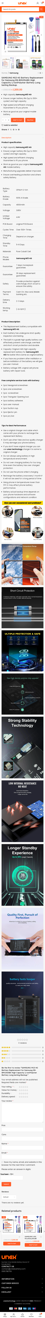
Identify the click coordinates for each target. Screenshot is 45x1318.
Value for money (9, 1090)
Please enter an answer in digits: (16, 1169)
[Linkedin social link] (16, 129)
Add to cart (17, 120)
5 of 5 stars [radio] (27, 1087)
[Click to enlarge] (5, 51)
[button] (11, 1243)
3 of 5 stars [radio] (23, 1087)
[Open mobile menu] (3, 3)
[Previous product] (38, 73)
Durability (6, 1094)
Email (5, 1153)
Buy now (30, 120)
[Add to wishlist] (20, 1216)
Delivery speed (8, 1097)
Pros (3, 1125)
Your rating (7, 1087)
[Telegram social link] (18, 129)
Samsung (14, 73)
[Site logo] (22, 3)
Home (4, 73)
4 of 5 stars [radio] (25, 1087)
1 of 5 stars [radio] (20, 1087)
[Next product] (42, 73)
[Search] (41, 9)
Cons (4, 1134)
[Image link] (9, 1256)
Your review (7, 1101)
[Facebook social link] (8, 129)
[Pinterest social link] (13, 129)
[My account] (38, 3)
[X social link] (11, 129)
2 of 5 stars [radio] (21, 1087)
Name (5, 1143)
